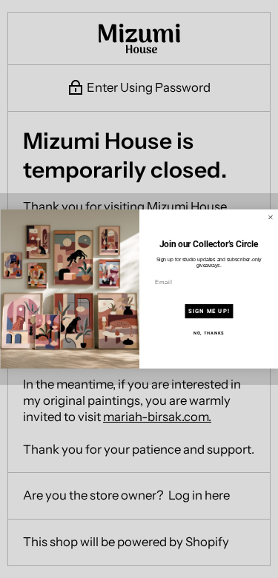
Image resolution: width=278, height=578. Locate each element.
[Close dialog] (270, 217)
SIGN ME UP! (208, 311)
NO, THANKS (208, 332)
